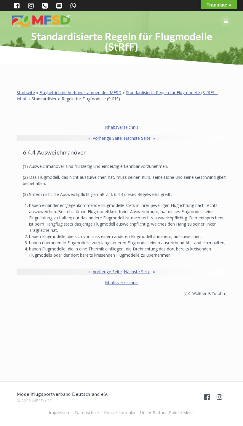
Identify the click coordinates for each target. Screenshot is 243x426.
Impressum (60, 412)
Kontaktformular (120, 412)
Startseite (26, 92)
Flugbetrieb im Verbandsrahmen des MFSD (80, 92)
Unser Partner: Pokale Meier (167, 412)
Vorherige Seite (105, 138)
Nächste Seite (139, 138)
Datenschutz (87, 412)
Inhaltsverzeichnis (121, 127)
